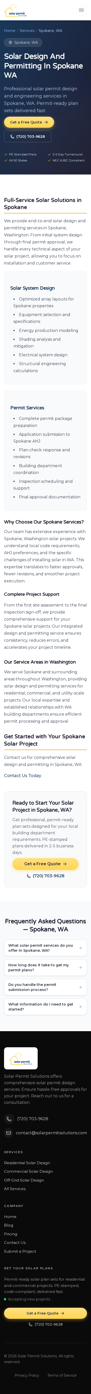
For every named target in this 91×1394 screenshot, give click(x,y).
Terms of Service (62, 1375)
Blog (8, 1225)
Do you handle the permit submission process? (32, 987)
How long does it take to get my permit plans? (38, 967)
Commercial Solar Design (28, 1171)
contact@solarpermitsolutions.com (51, 1132)
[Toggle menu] (81, 10)
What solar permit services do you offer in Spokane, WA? (40, 948)
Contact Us (15, 1242)
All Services (15, 1188)
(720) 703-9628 (30, 136)
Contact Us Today (22, 775)
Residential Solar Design (27, 1162)
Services (27, 30)
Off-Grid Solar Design (24, 1180)
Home (9, 30)
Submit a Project (20, 1251)
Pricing (10, 1234)
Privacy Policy (27, 1375)
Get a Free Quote (26, 122)
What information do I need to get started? (40, 1007)
